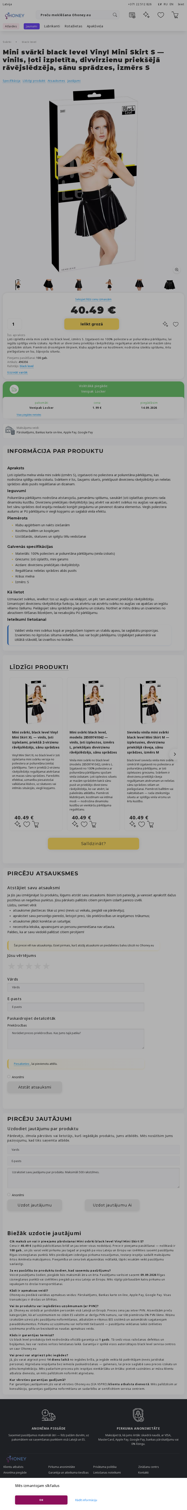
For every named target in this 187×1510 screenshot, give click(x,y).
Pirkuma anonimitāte (61, 1467)
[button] (175, 754)
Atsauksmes (56, 81)
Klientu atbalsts (13, 1467)
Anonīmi (18, 1077)
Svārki (7, 41)
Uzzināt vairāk (17, 372)
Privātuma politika (105, 1467)
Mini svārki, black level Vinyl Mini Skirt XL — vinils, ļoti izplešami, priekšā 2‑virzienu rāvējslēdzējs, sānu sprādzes (36, 739)
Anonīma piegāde (15, 1472)
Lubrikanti (52, 26)
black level (29, 41)
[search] (115, 15)
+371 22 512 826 (140, 4)
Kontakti (143, 1472)
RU (166, 4)
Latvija (7, 4)
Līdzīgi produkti (34, 81)
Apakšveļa (95, 26)
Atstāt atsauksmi (34, 1087)
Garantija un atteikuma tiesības (68, 1472)
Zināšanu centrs (148, 1467)
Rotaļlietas (74, 26)
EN (171, 4)
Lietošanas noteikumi (107, 1472)
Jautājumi (74, 81)
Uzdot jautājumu (35, 1205)
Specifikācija (12, 81)
